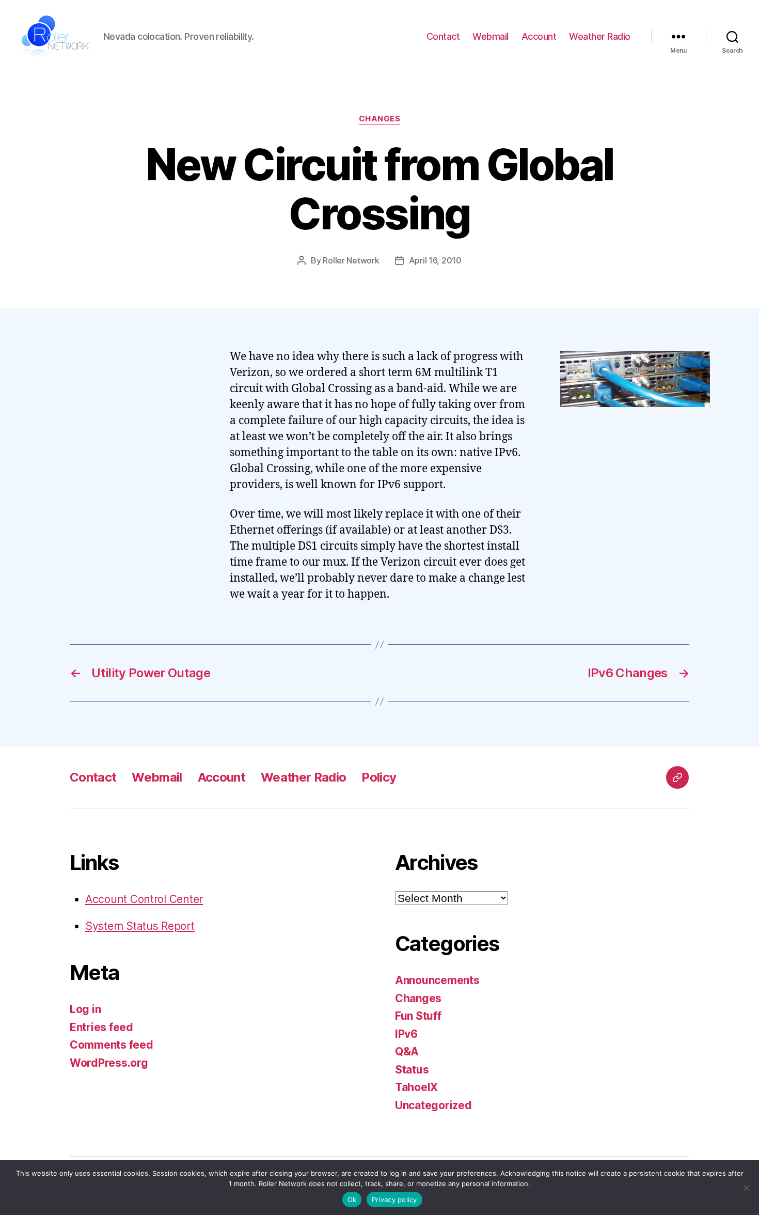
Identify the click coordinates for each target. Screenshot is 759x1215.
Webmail (490, 36)
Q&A (407, 1051)
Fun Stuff (418, 1015)
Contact (443, 36)
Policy (378, 777)
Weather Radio (599, 36)
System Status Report (140, 926)
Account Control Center (144, 899)
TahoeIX (416, 1087)
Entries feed (101, 1027)
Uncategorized (433, 1105)
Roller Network (351, 260)
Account (539, 36)
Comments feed (111, 1044)
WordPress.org (109, 1062)
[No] (746, 1187)
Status (412, 1069)
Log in (85, 1009)
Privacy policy (394, 1199)
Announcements (437, 980)
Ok (352, 1199)
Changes (380, 118)
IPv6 (406, 1033)
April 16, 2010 (435, 260)
